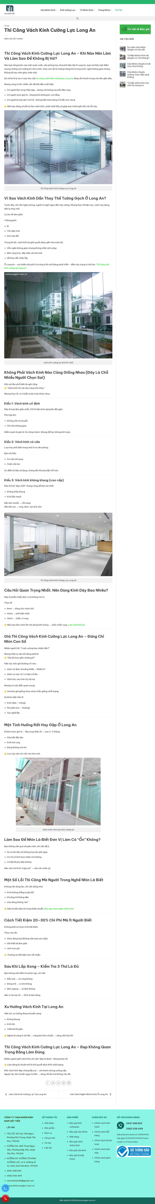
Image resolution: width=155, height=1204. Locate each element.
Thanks (19, 39)
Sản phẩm (49, 1128)
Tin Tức (118, 10)
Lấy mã (11, 1127)
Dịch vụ (48, 1133)
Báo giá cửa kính (78, 1150)
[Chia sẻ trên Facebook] (47, 1083)
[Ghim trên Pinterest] (63, 1083)
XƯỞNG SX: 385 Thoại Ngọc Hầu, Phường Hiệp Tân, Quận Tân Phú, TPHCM (21, 1150)
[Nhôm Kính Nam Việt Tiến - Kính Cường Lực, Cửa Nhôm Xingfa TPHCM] (20, 10)
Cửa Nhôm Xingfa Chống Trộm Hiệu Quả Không (138, 74)
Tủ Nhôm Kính (86, 10)
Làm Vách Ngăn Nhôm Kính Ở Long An (89, 1094)
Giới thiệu (49, 1123)
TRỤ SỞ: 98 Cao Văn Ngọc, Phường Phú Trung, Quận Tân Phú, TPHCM (21, 1137)
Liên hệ (48, 1147)
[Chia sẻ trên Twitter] (53, 1083)
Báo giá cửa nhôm (78, 1131)
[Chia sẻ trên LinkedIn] (69, 1083)
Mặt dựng (74, 1136)
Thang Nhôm (104, 10)
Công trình (49, 1138)
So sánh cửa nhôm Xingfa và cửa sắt (136, 48)
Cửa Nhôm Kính (48, 10)
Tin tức (6, 26)
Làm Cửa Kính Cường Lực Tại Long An (27, 1094)
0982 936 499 (14, 1175)
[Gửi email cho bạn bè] (58, 1083)
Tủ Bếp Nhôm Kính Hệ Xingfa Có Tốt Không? (138, 56)
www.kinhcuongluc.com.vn (20, 1185)
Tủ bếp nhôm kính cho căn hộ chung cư (138, 84)
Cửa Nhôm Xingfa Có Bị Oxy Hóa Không (139, 65)
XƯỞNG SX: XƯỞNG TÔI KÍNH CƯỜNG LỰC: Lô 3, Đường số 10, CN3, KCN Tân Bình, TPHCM (22, 1162)
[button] (77, 18)
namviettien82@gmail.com (20, 1180)
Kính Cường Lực (67, 10)
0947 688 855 (14, 1170)
